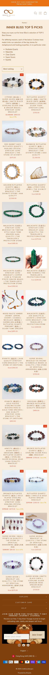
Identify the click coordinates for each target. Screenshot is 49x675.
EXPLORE (24, 597)
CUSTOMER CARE (23, 602)
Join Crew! (37, 635)
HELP (23, 608)
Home (24, 23)
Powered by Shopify (24, 673)
